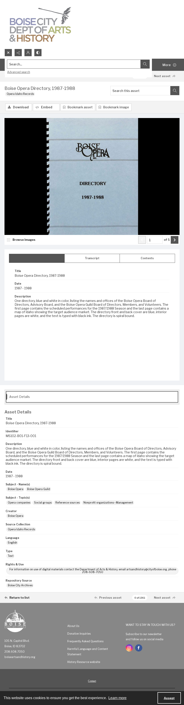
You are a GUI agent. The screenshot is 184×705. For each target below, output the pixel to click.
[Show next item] (174, 240)
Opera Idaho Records (20, 94)
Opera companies (19, 502)
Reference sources (67, 502)
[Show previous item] (142, 240)
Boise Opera (15, 489)
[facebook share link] (138, 647)
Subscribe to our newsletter (144, 634)
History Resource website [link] (83, 662)
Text (10, 556)
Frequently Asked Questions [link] (85, 641)
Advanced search (18, 72)
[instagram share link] (129, 647)
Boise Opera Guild (38, 489)
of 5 (167, 239)
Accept (169, 698)
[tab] (36, 258)
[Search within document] (174, 90)
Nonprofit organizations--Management (108, 502)
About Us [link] (73, 626)
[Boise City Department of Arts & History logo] (40, 24)
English (12, 542)
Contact (92, 681)
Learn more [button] (117, 698)
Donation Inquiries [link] (79, 633)
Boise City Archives (20, 585)
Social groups (43, 502)
